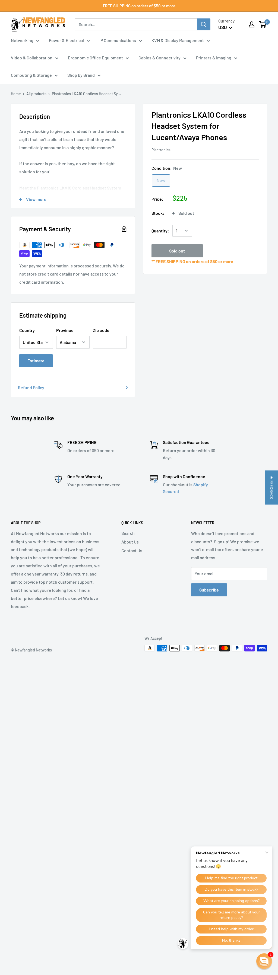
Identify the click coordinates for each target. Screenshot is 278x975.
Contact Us (131, 550)
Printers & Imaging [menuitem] (213, 57)
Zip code (101, 330)
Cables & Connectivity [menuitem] (159, 57)
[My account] (251, 24)
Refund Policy (31, 387)
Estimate (36, 360)
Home (16, 93)
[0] (262, 24)
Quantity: (160, 230)
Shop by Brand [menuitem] (81, 75)
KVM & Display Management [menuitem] (177, 40)
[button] (271, 488)
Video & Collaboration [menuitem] (31, 57)
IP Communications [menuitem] (117, 40)
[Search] (203, 24)
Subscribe (209, 589)
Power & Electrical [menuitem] (66, 40)
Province (65, 330)
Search (128, 533)
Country (27, 330)
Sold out (177, 250)
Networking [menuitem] (22, 40)
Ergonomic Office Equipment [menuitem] (95, 57)
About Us (130, 541)
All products (36, 93)
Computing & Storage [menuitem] (31, 75)
